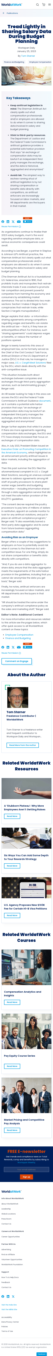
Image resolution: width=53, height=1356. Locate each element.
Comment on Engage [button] (16, 661)
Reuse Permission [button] (10, 226)
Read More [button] (12, 816)
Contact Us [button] (6, 1224)
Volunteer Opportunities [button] (11, 1259)
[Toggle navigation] (49, 4)
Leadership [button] (6, 1209)
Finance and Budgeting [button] (14, 62)
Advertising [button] (6, 1249)
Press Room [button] (6, 1219)
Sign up (26, 1177)
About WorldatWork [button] (9, 1204)
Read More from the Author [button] (22, 745)
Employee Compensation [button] (40, 62)
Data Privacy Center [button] (10, 1322)
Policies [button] (4, 1326)
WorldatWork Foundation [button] (12, 1264)
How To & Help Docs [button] (10, 1277)
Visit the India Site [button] (9, 1305)
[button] (11, 4)
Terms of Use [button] (7, 1331)
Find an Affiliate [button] (8, 1254)
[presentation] (3, 13)
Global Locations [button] (8, 1214)
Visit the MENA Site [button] (9, 1309)
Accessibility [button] (6, 1317)
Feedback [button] (5, 1282)
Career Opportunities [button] (10, 1236)
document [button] (45, 400)
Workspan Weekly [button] (26, 1162)
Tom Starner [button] (28, 55)
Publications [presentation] (12, 13)
